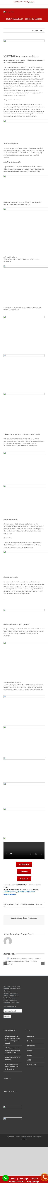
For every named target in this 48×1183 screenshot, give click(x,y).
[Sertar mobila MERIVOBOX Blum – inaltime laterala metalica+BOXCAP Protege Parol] (24, 709)
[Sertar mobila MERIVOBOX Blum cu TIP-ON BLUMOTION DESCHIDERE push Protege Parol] (24, 334)
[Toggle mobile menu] (44, 12)
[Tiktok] (16, 1097)
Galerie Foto (31, 1046)
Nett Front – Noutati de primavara (12, 1058)
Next (41, 30)
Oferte (13, 1178)
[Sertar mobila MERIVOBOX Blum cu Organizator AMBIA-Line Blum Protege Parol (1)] (24, 467)
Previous (35, 30)
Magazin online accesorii (23, 1180)
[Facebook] (4, 1097)
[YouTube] (8, 1097)
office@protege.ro (29, 2)
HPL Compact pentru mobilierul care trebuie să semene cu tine (12, 1050)
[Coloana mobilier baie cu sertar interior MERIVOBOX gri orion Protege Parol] (24, 794)
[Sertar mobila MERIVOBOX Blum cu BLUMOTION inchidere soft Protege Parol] (24, 411)
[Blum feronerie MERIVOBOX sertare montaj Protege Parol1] (24, 615)
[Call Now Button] (5, 1178)
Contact (29, 1055)
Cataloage (23, 1178)
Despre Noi (30, 1036)
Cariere (29, 1050)
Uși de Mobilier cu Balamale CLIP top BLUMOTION (20, 961)
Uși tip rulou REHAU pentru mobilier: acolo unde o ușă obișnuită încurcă (12, 1039)
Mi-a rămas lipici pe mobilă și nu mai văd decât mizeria (11, 1066)
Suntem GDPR (31, 1065)
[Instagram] (12, 1097)
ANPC (29, 1060)
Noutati (29, 1041)
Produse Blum (30, 904)
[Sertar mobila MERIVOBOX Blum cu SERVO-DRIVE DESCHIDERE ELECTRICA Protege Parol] (24, 372)
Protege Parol (9, 904)
